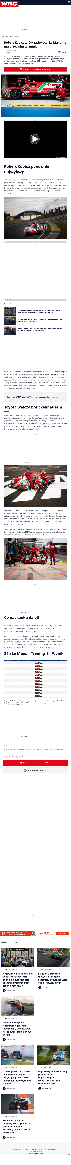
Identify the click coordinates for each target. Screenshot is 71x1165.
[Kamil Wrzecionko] (4, 990)
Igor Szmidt (45, 987)
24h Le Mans (7, 749)
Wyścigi (8, 52)
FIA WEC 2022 (19, 749)
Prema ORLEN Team (58, 749)
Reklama (34, 1149)
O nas (41, 1149)
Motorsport (9, 36)
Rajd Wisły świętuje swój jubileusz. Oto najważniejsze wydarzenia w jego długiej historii (52, 1077)
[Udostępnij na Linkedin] (16, 756)
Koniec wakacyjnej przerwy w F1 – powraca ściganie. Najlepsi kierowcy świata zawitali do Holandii (17, 1126)
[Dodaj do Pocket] (12, 756)
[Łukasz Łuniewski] (59, 51)
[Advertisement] (35, 16)
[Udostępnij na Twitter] (21, 756)
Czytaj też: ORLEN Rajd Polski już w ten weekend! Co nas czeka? (32, 397)
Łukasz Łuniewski (64, 51)
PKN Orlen (46, 749)
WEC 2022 (15, 751)
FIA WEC (13, 749)
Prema (51, 749)
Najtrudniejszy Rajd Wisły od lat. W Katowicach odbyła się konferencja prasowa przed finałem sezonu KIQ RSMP (18, 979)
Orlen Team (39, 749)
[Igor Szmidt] (39, 987)
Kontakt (27, 1149)
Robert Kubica (8, 751)
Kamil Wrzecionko (11, 990)
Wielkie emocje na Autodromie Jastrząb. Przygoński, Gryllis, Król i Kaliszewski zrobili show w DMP (17, 1028)
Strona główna (17, 1149)
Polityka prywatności (35, 1151)
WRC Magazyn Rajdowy (52, 1149)
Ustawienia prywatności (35, 1153)
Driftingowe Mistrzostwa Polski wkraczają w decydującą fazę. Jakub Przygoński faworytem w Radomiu (17, 1077)
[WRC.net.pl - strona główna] (3, 36)
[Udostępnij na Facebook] (8, 756)
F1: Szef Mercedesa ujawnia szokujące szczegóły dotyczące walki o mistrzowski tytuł (53, 978)
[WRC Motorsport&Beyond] (9, 8)
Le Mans (25, 749)
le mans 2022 (31, 749)
